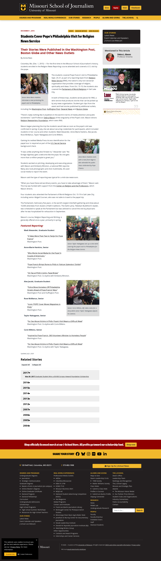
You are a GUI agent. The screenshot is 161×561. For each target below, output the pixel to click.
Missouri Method (81, 31)
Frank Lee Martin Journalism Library (69, 507)
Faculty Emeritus (96, 517)
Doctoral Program (28, 494)
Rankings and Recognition (122, 481)
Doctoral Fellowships (29, 497)
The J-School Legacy (120, 483)
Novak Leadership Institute (65, 523)
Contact (115, 504)
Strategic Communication (31, 481)
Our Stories (74, 18)
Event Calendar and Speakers (116, 38)
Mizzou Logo (23, 7)
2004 (26, 425)
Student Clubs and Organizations (125, 497)
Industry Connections (120, 499)
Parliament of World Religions (74, 89)
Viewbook (135, 8)
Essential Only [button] (10, 554)
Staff (92, 522)
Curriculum (24, 499)
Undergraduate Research (99, 508)
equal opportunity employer (76, 549)
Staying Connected (97, 497)
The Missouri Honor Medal (124, 491)
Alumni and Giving (111, 18)
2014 (26, 393)
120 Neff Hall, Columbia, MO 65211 (36, 465)
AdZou (58, 478)
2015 (26, 387)
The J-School (128, 18)
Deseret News (66, 109)
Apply (115, 8)
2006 (26, 415)
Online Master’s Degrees (31, 489)
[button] (25, 554)
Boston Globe (82, 109)
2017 (26, 372)
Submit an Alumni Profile (102, 494)
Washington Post (39, 109)
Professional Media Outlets (63, 476)
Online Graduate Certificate (32, 491)
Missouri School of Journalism (61, 6)
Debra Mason (49, 117)
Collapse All (36, 365)
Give (107, 8)
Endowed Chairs (96, 520)
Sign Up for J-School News (117, 466)
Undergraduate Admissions (30, 502)
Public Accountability (120, 502)
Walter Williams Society (101, 483)
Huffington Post (53, 109)
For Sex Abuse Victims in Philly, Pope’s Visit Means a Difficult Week (55, 321)
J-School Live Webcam (113, 40)
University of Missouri (42, 10)
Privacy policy (135, 545)
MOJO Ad (59, 491)
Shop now (131, 444)
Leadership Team (119, 478)
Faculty (93, 514)
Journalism (26, 478)
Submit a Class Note (100, 489)
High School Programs (28, 507)
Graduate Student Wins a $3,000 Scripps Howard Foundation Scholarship (57, 376)
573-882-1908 (68, 465)
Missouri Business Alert (64, 489)
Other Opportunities (61, 531)
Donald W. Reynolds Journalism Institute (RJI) (72, 525)
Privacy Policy (15, 547)
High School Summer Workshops (34, 510)
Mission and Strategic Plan (122, 486)
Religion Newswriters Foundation (34, 120)
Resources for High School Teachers (35, 512)
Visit (125, 8)
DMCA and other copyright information (118, 545)
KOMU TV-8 (60, 486)
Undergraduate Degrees (28, 476)
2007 (26, 409)
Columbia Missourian (63, 481)
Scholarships (24, 504)
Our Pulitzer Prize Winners (124, 494)
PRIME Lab (94, 505)
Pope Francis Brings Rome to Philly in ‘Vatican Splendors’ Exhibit (54, 264)
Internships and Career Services (67, 536)
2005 (26, 420)
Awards (115, 489)
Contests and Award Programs (67, 533)
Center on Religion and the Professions (72, 186)
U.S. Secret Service (58, 143)
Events (71, 31)
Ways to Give (95, 476)
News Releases (93, 31)
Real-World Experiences (55, 18)
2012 (26, 404)
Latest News (109, 35)
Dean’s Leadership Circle (99, 478)
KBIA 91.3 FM (60, 483)
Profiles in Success (97, 491)
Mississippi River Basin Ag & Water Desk (70, 515)
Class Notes (94, 486)
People (97, 18)
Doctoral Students (97, 525)
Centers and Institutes (62, 504)
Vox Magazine (61, 499)
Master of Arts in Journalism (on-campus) (37, 486)
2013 (26, 398)
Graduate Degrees (26, 483)
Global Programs (60, 502)
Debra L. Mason (124, 54)
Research (86, 18)
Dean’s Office (117, 476)
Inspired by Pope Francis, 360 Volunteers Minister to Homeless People (57, 335)
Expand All (26, 365)
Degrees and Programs (30, 18)
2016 (26, 382)
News (92, 503)
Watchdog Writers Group (65, 528)
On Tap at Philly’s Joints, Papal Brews (43, 273)
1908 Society (97, 481)
